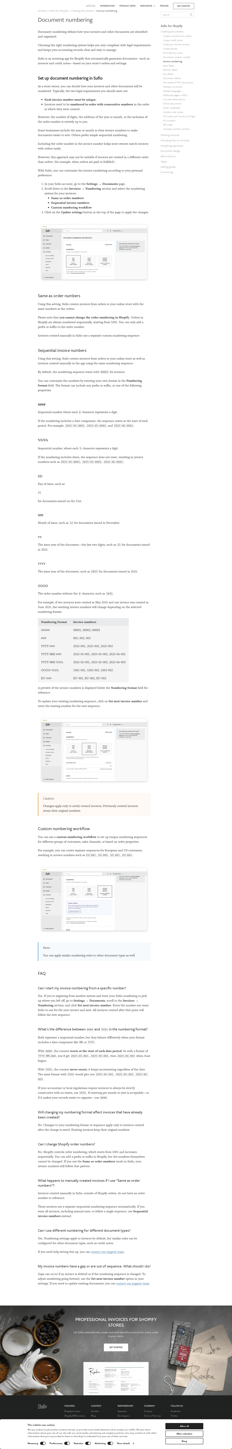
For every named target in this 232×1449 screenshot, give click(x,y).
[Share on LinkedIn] (202, 34)
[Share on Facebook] (202, 21)
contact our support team (107, 1252)
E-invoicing (167, 172)
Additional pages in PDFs (175, 95)
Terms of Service (152, 1415)
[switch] (67, 1443)
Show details (123, 1443)
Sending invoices (170, 135)
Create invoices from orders (177, 36)
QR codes (168, 124)
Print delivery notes (173, 52)
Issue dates (168, 65)
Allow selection (184, 1433)
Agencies (122, 1411)
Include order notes (173, 112)
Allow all (184, 1426)
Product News (127, 6)
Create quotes (170, 48)
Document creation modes (176, 57)
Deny (184, 1441)
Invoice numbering (172, 61)
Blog (93, 1415)
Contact (148, 1411)
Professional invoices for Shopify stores (116, 1322)
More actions (168, 156)
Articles (90, 6)
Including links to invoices (175, 140)
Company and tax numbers (176, 129)
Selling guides (168, 167)
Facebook (175, 1411)
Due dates (168, 74)
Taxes (164, 161)
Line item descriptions (174, 99)
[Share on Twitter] (202, 28)
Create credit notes (173, 40)
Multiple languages (172, 91)
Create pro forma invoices (176, 44)
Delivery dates (170, 69)
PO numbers (169, 120)
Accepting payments (172, 146)
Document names (172, 78)
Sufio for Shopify (171, 26)
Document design (170, 151)
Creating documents (172, 31)
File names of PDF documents (178, 82)
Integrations (107, 6)
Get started (183, 6)
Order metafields (171, 107)
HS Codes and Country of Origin (179, 116)
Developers (123, 1415)
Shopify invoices (72, 1411)
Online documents (172, 103)
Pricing (164, 6)
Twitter (174, 1415)
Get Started (116, 1347)
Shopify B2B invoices (74, 1415)
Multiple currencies (172, 86)
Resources (147, 6)
